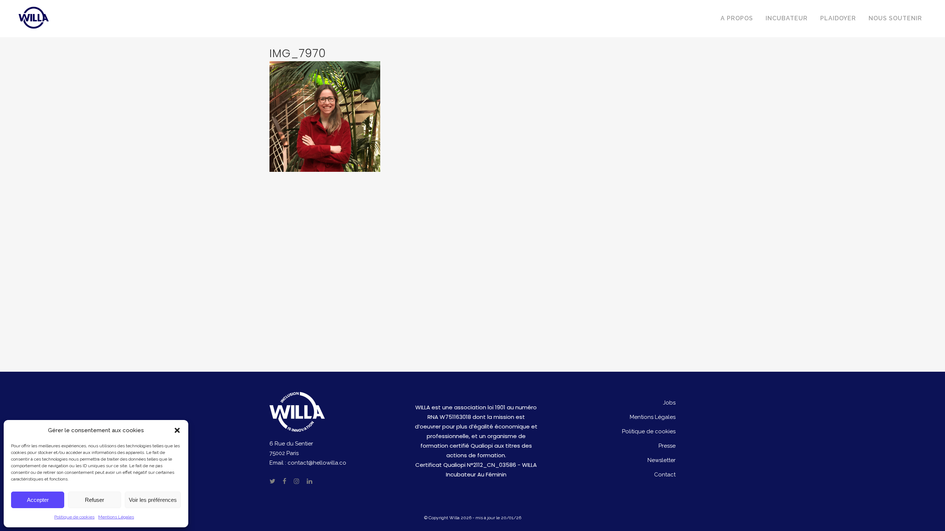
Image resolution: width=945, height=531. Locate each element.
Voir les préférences (153, 500)
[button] (177, 430)
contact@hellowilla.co (317, 462)
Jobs (669, 402)
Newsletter (661, 460)
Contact (665, 474)
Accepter (38, 500)
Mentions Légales (116, 517)
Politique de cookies (74, 517)
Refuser (94, 500)
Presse (667, 445)
